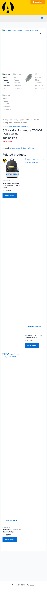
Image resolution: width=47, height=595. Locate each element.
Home (5, 120)
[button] (42, 18)
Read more (9, 195)
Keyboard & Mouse (25, 120)
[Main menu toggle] (42, 7)
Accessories (12, 120)
